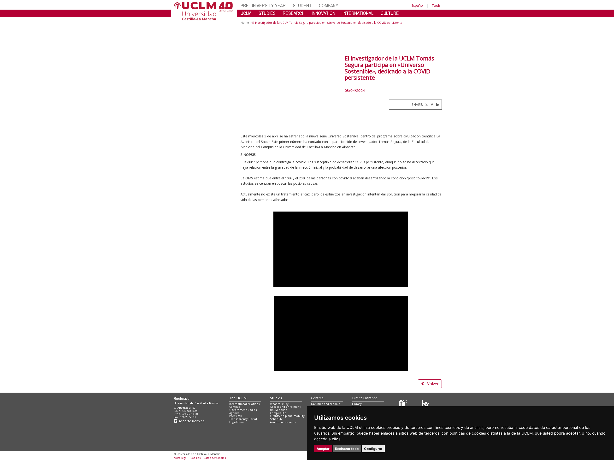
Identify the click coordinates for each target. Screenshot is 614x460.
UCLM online (278, 410)
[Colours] (425, 404)
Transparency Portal (243, 419)
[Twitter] (426, 104)
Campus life (278, 413)
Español (417, 5)
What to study (279, 404)
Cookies (195, 458)
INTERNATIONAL (357, 13)
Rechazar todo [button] (347, 449)
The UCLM (238, 398)
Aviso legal (180, 458)
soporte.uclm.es (191, 421)
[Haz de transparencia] (403, 404)
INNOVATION (323, 13)
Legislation (236, 422)
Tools (436, 5)
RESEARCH (294, 13)
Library (357, 404)
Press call (235, 416)
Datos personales (215, 458)
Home (245, 23)
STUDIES (267, 13)
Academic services (282, 422)
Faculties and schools (325, 404)
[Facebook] (431, 104)
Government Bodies (243, 410)
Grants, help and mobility (287, 416)
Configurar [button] (373, 449)
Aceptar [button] (323, 449)
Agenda (234, 413)
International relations (244, 404)
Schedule (276, 419)
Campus (234, 406)
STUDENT (302, 5)
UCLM (246, 13)
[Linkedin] (436, 104)
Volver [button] (433, 383)
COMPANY (328, 5)
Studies (276, 398)
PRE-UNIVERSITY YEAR (263, 5)
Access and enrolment (285, 406)
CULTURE (390, 13)
